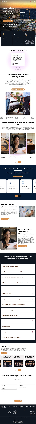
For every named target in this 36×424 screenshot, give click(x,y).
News (21, 1)
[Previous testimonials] (16, 68)
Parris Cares (9, 412)
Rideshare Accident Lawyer (21, 412)
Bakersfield (15, 412)
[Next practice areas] (19, 196)
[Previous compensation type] (16, 162)
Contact (23, 1)
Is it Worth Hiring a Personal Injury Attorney (18, 421)
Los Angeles (15, 410)
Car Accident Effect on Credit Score (17, 420)
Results (9, 410)
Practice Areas (9, 1)
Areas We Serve (14, 1)
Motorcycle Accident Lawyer (20, 410)
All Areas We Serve (15, 413)
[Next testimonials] (19, 68)
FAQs (9, 411)
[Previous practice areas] (16, 196)
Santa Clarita (15, 411)
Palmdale (15, 409)
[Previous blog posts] (16, 370)
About (18, 1)
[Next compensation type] (19, 162)
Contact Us (9, 413)
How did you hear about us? (22, 387)
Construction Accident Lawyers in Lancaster (18, 422)
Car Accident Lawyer (20, 407)
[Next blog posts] (19, 370)
